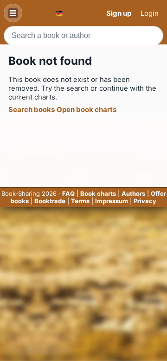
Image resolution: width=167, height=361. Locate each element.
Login (150, 13)
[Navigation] (13, 13)
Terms (80, 201)
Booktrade (49, 201)
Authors (133, 193)
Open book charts (86, 109)
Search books (31, 109)
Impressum (111, 201)
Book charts (98, 193)
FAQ (68, 193)
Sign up (118, 13)
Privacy (145, 201)
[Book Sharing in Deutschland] (59, 13)
